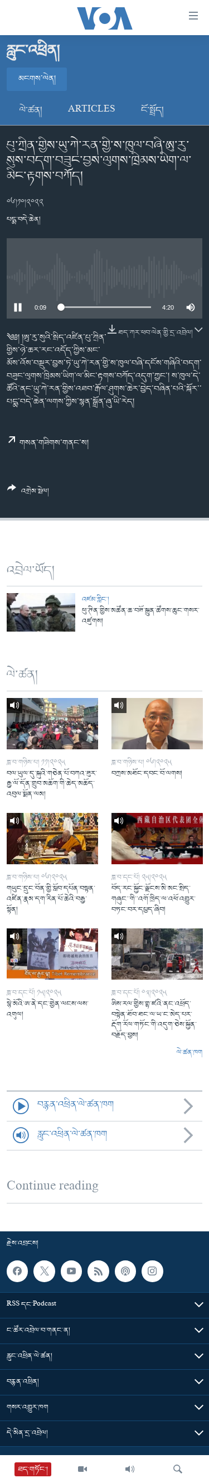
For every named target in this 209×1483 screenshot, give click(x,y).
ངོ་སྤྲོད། (152, 110)
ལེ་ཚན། (31, 110)
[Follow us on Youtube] (71, 1271)
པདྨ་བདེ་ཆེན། (24, 219)
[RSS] (98, 1271)
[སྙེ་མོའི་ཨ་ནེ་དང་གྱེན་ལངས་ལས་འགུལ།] (52, 954)
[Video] (82, 1469)
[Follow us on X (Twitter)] (44, 1271)
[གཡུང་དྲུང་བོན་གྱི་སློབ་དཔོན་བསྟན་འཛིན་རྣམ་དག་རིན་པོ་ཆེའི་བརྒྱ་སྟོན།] (52, 838)
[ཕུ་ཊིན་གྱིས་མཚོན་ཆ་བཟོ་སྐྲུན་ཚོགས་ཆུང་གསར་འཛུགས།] (41, 612)
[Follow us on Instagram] (152, 1271)
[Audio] (130, 1469)
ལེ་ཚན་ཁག (189, 1053)
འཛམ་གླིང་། (95, 599)
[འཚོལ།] (178, 1469)
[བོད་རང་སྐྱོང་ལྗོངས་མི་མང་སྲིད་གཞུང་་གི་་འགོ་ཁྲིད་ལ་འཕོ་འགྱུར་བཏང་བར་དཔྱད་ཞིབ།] (157, 838)
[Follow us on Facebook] (17, 1271)
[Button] (28, 494)
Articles (91, 110)
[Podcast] (125, 1271)
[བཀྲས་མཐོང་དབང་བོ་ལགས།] (157, 723)
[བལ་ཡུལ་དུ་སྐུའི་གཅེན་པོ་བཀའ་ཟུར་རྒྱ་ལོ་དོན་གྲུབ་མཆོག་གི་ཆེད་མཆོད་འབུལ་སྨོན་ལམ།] (52, 723)
